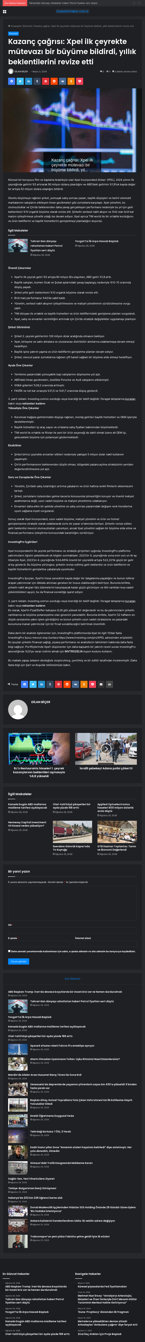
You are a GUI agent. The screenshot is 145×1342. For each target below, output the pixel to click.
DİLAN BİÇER (21, 71)
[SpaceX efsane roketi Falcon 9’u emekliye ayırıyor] (18, 1049)
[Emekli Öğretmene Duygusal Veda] (18, 1120)
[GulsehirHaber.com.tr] (72, 11)
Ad (10, 924)
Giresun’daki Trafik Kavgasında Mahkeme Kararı (61, 1163)
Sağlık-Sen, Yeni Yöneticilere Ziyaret (31, 1179)
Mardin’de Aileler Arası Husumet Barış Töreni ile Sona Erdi (45, 1075)
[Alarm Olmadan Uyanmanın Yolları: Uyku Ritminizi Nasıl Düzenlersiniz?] (18, 1064)
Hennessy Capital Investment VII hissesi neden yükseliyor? (27, 824)
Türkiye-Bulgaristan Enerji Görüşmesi (32, 1188)
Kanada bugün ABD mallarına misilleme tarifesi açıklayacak (27, 806)
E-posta (13, 938)
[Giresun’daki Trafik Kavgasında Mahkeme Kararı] (18, 1167)
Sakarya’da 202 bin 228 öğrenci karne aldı (35, 1198)
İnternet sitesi (83, 938)
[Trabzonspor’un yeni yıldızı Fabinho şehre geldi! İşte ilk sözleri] (18, 1241)
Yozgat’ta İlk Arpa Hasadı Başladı (46, 3)
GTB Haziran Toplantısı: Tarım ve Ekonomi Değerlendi (116, 848)
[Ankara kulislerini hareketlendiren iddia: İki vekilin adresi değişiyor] (18, 1225)
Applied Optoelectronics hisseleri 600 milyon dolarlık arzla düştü (115, 808)
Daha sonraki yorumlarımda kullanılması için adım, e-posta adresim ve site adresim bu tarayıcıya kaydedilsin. (73, 951)
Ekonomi (27, 26)
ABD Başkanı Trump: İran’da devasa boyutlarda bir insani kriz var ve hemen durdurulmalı (65, 992)
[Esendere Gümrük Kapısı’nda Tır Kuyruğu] (72, 832)
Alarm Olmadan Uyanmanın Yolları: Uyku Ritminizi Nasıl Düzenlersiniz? (75, 1059)
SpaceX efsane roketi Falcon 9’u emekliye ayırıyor (62, 1045)
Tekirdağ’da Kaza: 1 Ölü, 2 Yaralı (50, 1131)
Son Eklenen (72, 978)
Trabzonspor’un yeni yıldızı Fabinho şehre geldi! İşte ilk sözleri (70, 1236)
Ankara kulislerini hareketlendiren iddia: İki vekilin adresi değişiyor (72, 1221)
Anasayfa (15, 26)
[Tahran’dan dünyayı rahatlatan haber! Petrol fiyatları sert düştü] (18, 245)
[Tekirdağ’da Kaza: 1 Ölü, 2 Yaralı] (18, 1136)
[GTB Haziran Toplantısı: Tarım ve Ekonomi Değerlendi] (117, 832)
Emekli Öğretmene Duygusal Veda (52, 1116)
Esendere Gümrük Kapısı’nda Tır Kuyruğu (71, 848)
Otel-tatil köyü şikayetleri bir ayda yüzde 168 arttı (72, 806)
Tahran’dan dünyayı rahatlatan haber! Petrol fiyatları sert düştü (46, 245)
